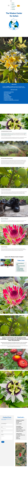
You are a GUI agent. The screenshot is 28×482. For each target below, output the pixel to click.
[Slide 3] (8, 267)
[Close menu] (11, 1)
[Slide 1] (6, 267)
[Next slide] (12, 262)
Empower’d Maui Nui (3, 220)
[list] (7, 262)
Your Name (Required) (3, 423)
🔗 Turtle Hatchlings (19, 268)
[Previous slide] (1, 262)
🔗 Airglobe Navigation (20, 270)
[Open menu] (8, 5)
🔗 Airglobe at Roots (19, 269)
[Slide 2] (7, 267)
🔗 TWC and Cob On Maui (20, 265)
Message (2, 434)
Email (2, 427)
